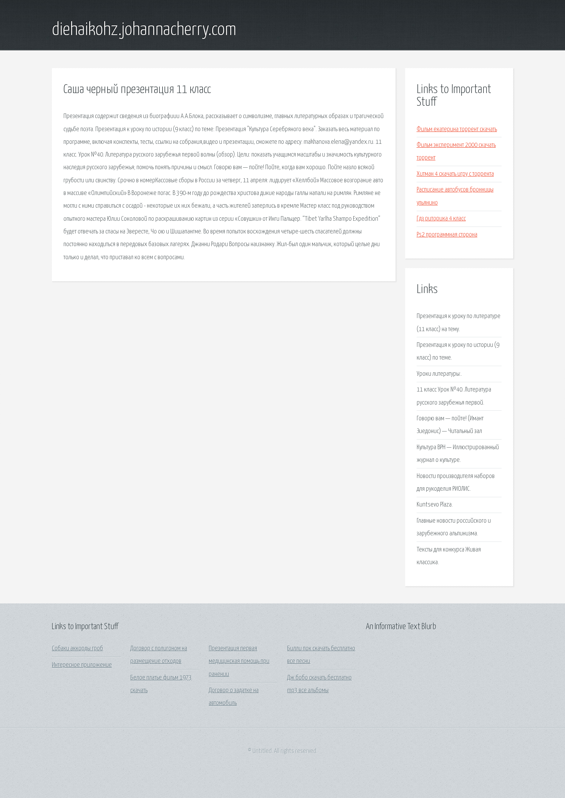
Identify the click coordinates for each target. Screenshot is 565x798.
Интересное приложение (82, 665)
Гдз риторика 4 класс (441, 218)
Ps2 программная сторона (447, 235)
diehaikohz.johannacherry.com (144, 30)
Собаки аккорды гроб (77, 648)
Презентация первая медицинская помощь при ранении (239, 661)
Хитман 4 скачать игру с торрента (455, 174)
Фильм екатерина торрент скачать (457, 129)
